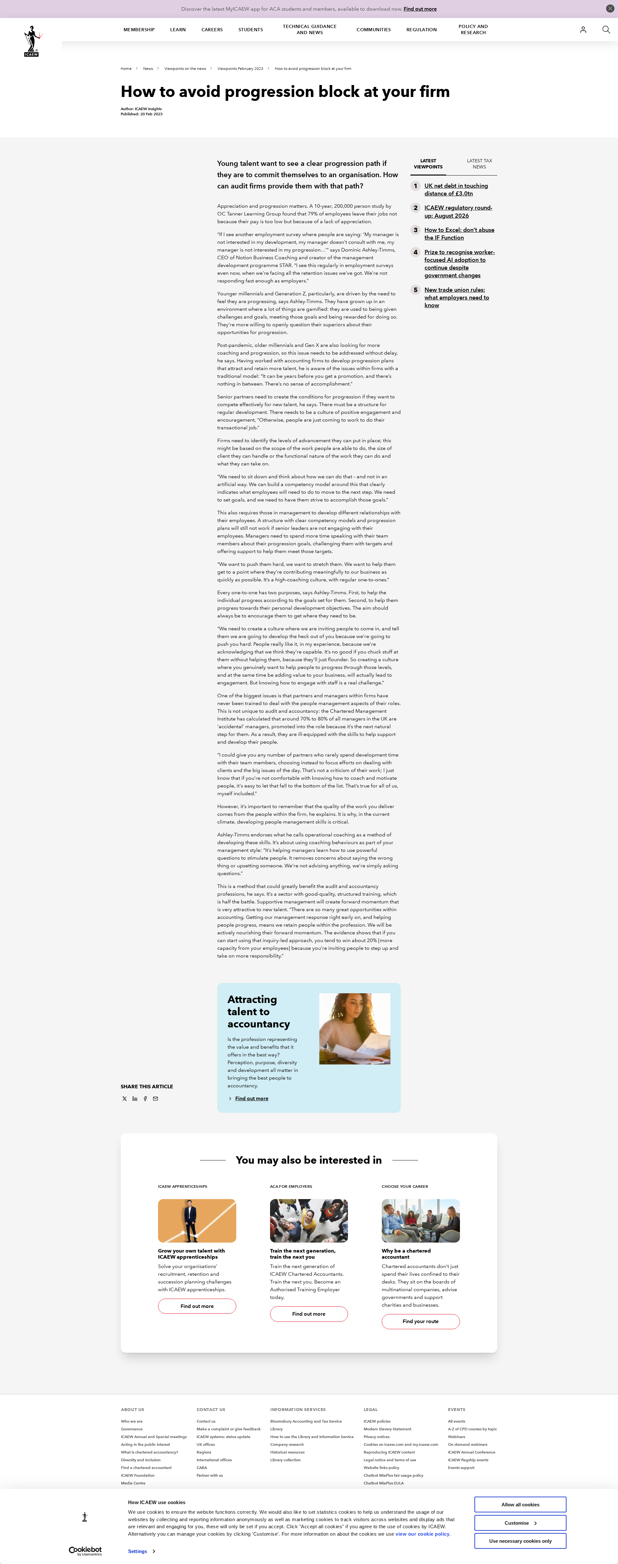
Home (126, 68)
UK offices (206, 1444)
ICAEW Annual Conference (471, 1452)
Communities (374, 30)
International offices (214, 1459)
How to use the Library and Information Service (312, 1436)
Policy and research (473, 29)
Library (276, 1428)
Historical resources (287, 1452)
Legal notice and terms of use (390, 1459)
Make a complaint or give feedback (229, 1428)
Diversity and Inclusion (141, 1459)
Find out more (420, 9)
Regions (204, 1452)
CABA (202, 1467)
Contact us (206, 1421)
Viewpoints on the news (185, 68)
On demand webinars (467, 1444)
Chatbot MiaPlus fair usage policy (393, 1475)
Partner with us (210, 1475)
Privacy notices (376, 1436)
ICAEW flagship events (468, 1459)
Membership (139, 30)
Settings (137, 1551)
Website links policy (381, 1467)
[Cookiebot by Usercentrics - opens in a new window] (85, 1551)
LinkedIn (135, 1098)
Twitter (124, 1098)
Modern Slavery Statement (387, 1428)
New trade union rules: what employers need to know (457, 297)
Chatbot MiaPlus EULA (384, 1483)
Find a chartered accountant (146, 1467)
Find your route (421, 1321)
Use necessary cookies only (520, 1541)
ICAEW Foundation (137, 1475)
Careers (212, 30)
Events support (461, 1467)
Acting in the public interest (145, 1444)
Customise (517, 1522)
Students (251, 30)
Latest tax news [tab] (479, 164)
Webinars (456, 1436)
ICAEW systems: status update (223, 1436)
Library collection (285, 1459)
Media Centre (133, 1483)
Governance (132, 1428)
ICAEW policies (377, 1421)
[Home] (31, 41)
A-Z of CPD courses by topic (472, 1428)
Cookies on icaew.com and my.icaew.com (401, 1444)
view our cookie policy (422, 1533)
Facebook (145, 1098)
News (148, 68)
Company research (287, 1444)
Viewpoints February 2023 (240, 68)
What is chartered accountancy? (149, 1452)
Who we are (132, 1421)
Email (155, 1098)
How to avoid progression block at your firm (313, 68)
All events (456, 1421)
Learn (178, 30)
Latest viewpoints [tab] (428, 163)
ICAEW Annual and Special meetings (154, 1436)
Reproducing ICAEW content (389, 1452)
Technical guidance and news (310, 29)
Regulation (422, 30)
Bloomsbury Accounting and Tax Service (306, 1421)
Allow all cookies (520, 1504)
